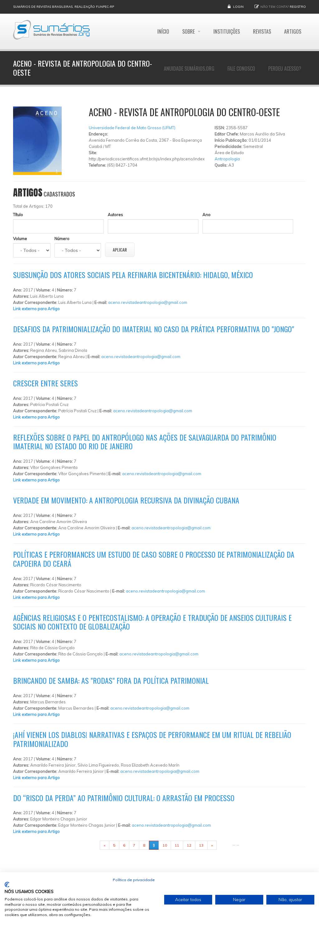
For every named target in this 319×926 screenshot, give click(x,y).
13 (201, 845)
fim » (225, 845)
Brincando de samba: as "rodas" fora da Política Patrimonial (111, 680)
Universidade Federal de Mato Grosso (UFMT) (132, 127)
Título (18, 214)
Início (163, 31)
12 (189, 845)
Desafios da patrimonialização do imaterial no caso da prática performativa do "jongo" (153, 328)
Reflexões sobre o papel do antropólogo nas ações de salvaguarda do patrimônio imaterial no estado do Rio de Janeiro (144, 442)
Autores (115, 214)
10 (165, 845)
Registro (298, 7)
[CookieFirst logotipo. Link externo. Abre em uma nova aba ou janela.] (7, 884)
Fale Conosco (241, 68)
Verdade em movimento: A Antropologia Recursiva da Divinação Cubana (126, 500)
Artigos (292, 31)
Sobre (189, 31)
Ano (206, 214)
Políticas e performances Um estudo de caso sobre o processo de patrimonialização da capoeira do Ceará (153, 559)
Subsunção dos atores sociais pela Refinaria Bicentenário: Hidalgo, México (133, 274)
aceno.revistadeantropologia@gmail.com (147, 302)
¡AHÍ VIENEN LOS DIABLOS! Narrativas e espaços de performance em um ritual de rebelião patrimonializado (152, 739)
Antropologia (227, 158)
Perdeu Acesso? (284, 68)
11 (177, 845)
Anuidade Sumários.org (189, 68)
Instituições (226, 31)
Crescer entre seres (45, 383)
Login (238, 7)
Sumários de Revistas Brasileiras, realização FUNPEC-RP (63, 7)
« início (90, 845)
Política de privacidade (134, 879)
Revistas (262, 31)
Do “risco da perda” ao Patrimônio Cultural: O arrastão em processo (124, 797)
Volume (20, 238)
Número (62, 238)
